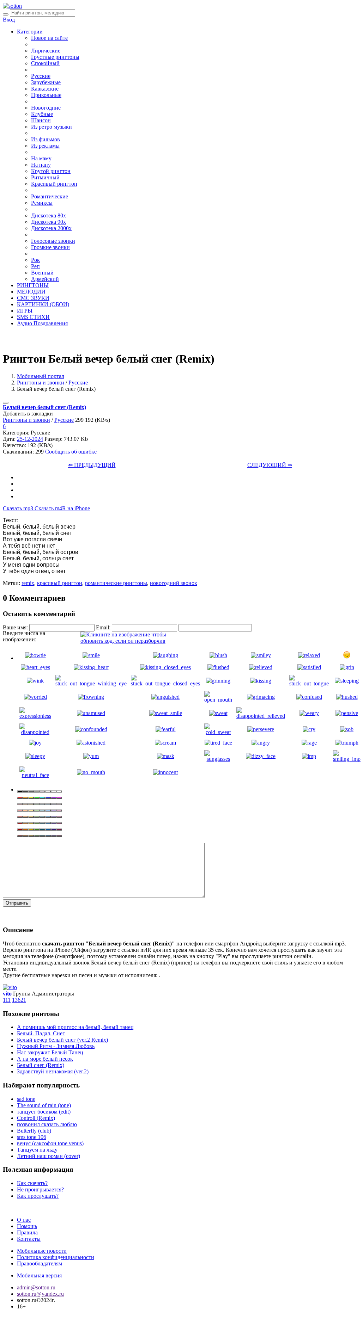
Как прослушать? (38, 1196)
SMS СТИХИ (33, 317)
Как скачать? (32, 1183)
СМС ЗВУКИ (33, 298)
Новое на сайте (49, 38)
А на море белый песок (45, 1059)
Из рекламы (45, 146)
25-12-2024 (30, 439)
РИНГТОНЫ (33, 285)
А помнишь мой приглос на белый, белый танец (75, 1027)
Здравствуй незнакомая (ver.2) (53, 1071)
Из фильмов (45, 139)
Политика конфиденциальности (55, 1257)
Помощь (27, 1226)
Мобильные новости (42, 1251)
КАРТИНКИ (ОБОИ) (43, 304)
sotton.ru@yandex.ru (40, 1294)
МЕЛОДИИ (31, 292)
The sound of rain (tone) (44, 1105)
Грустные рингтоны (55, 57)
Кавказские (45, 89)
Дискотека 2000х (51, 228)
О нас (24, 1220)
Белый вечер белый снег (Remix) (44, 407)
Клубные (42, 114)
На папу (41, 165)
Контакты (29, 1239)
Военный (42, 273)
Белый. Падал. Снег (41, 1033)
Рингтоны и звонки (40, 383)
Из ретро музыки (51, 127)
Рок (35, 260)
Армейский (45, 279)
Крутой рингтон (51, 171)
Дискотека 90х (48, 222)
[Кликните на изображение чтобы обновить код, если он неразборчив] (133, 641)
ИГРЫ (24, 311)
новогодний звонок (173, 583)
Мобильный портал (40, 376)
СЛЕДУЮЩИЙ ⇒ (269, 465)
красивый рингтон (59, 583)
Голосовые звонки (53, 241)
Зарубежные (46, 82)
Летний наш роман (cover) (48, 1156)
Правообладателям (39, 1263)
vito (8, 994)
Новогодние (46, 108)
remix (28, 583)
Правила (27, 1232)
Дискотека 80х (48, 215)
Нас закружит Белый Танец (50, 1052)
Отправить (17, 903)
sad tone (26, 1099)
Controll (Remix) (36, 1118)
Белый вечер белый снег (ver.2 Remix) (62, 1040)
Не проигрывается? (40, 1189)
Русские (40, 76)
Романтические (49, 196)
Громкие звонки (50, 247)
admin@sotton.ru (36, 1287)
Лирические (45, 51)
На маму (41, 158)
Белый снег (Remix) (40, 1065)
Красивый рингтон (54, 184)
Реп (35, 266)
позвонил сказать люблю (47, 1124)
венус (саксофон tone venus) (50, 1143)
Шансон (41, 120)
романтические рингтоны (116, 583)
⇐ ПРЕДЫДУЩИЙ (92, 465)
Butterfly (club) (34, 1131)
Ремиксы (42, 203)
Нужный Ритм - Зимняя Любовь (56, 1046)
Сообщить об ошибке (71, 452)
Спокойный (45, 63)
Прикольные (46, 95)
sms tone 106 (31, 1137)
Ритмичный (45, 177)
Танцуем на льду (37, 1150)
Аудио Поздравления (42, 323)
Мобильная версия (39, 1275)
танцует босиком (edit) (44, 1112)
